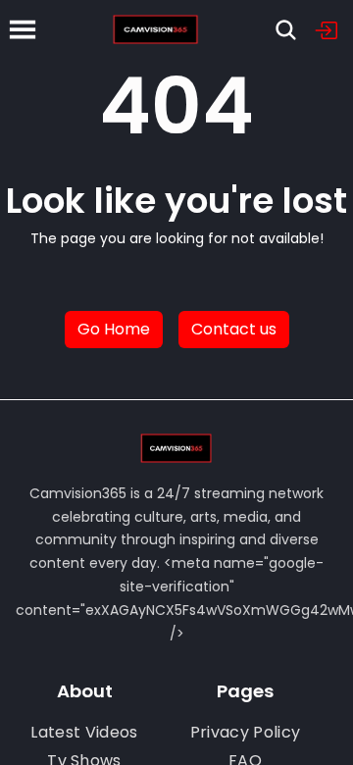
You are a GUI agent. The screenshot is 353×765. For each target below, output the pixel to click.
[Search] (286, 30)
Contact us (234, 329)
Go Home (113, 329)
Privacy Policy (245, 732)
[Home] (156, 29)
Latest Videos (83, 732)
